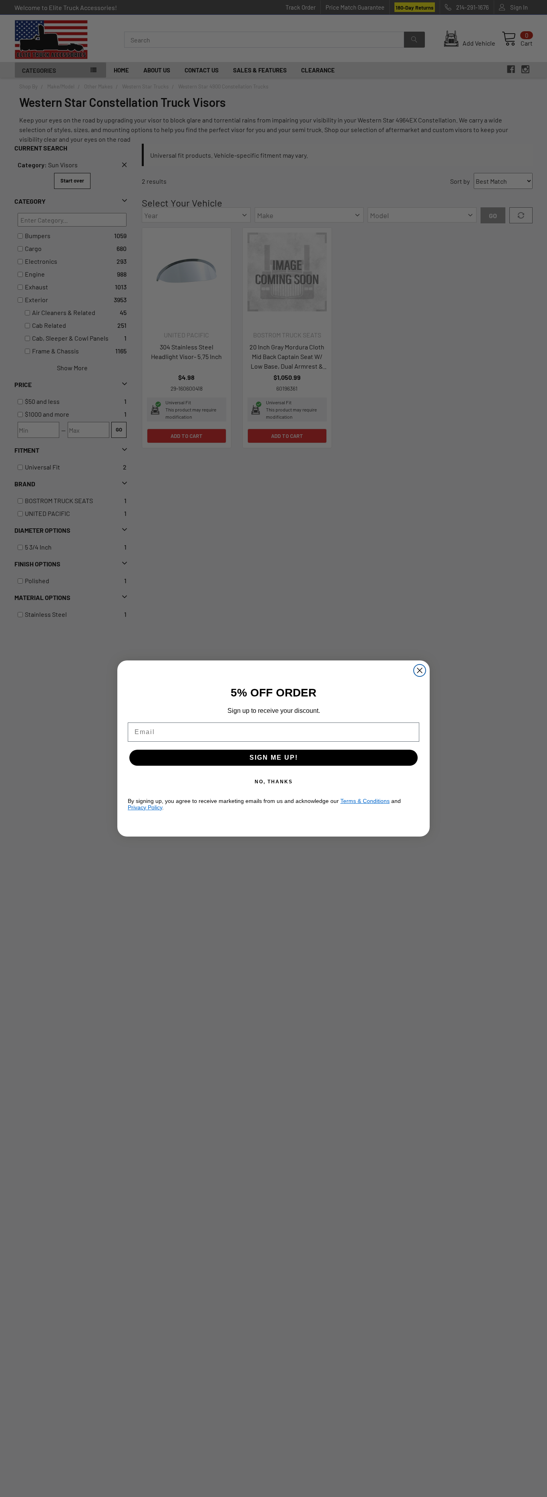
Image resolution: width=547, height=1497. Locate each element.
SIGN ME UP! (273, 757)
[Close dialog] (420, 670)
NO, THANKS (274, 782)
